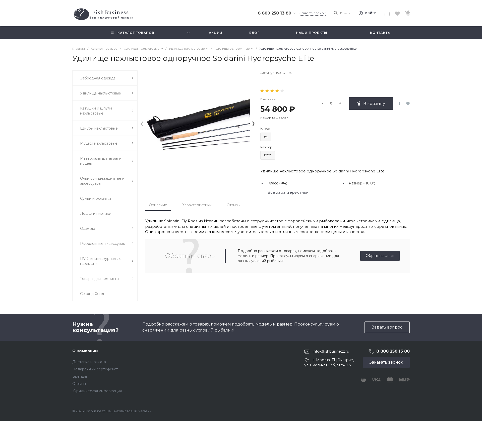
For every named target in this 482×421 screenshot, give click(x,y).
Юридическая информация (97, 391)
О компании (85, 350)
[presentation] (142, 123)
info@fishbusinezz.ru (331, 351)
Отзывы (233, 205)
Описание (158, 205)
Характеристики (197, 205)
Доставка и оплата (89, 362)
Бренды (79, 376)
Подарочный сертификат (95, 369)
